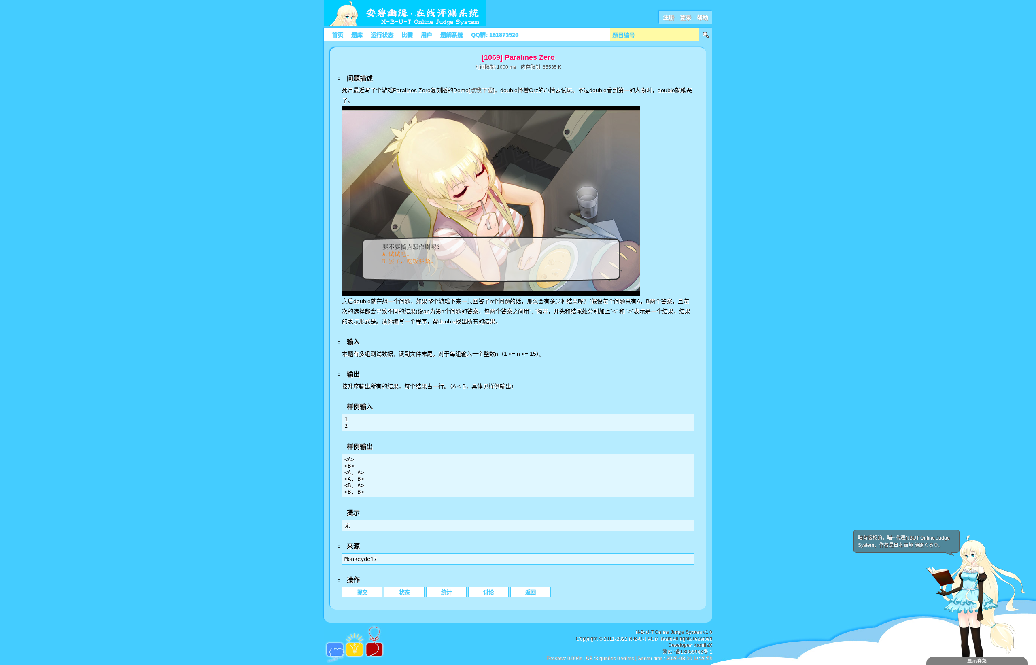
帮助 (702, 17)
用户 (426, 35)
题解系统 (451, 35)
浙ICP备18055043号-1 (687, 651)
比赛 (407, 35)
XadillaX (703, 645)
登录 (685, 17)
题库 (357, 35)
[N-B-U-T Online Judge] (405, 24)
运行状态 (382, 35)
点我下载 (481, 90)
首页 (337, 35)
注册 (668, 17)
